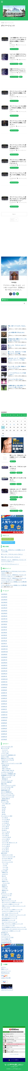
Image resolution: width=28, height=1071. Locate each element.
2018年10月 (4, 717)
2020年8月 (4, 657)
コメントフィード (6, 971)
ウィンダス (12, 46)
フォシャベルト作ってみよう (15, 379)
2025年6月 (4, 594)
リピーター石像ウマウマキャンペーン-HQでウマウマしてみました (18, 56)
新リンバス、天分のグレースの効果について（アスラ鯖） (13, 550)
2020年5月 (4, 665)
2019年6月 (4, 695)
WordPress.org (5, 973)
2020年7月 (4, 660)
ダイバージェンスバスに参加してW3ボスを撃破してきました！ (18, 107)
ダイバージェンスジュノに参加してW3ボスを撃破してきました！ (18, 93)
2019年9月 (4, 687)
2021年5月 (4, 635)
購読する (6, 299)
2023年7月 (4, 605)
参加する (23, 1056)
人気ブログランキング (7, 990)
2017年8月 (4, 739)
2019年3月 (4, 704)
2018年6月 (4, 728)
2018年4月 (4, 734)
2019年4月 (4, 701)
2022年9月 (4, 610)
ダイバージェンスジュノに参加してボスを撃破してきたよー (18, 174)
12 (14, 424)
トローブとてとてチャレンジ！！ (10, 564)
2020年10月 (4, 651)
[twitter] (10, 293)
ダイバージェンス (22, 44)
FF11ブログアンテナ (7, 542)
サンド (11, 127)
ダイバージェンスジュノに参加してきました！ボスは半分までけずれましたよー (18, 198)
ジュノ (11, 98)
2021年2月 (4, 640)
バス (11, 113)
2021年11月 (4, 619)
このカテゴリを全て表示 (14, 1054)
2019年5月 (4, 698)
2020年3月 (4, 671)
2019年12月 (4, 679)
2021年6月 (4, 632)
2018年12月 (4, 712)
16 (3, 427)
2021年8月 (4, 627)
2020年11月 (4, 649)
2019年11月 (4, 682)
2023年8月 (4, 602)
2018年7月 (4, 725)
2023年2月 (4, 608)
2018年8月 (4, 723)
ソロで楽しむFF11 (14, 1066)
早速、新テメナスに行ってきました (10, 557)
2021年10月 (4, 621)
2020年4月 (4, 668)
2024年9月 (4, 597)
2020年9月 (4, 654)
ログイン (3, 967)
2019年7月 (4, 693)
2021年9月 (4, 624)
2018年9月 (4, 720)
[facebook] (14, 293)
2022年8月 (4, 613)
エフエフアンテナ (6, 539)
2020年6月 (4, 662)
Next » (14, 214)
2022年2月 (4, 616)
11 (10, 424)
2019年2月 (4, 706)
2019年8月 (4, 690)
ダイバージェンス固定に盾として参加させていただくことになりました (18, 161)
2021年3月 (4, 638)
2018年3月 (4, 736)
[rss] (17, 293)
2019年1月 (4, 709)
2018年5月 (4, 731)
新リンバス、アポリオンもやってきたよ (12, 554)
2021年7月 (4, 630)
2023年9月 (4, 599)
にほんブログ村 (6, 978)
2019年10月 (4, 684)
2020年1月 (4, 676)
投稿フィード (4, 969)
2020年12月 (4, 646)
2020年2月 (4, 673)
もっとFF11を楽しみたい (14, 1065)
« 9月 (2, 435)
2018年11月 (4, 714)
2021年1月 (4, 643)
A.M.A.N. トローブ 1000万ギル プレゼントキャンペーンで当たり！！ (17, 360)
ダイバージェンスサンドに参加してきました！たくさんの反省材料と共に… (18, 146)
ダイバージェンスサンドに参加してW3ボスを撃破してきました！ (18, 122)
